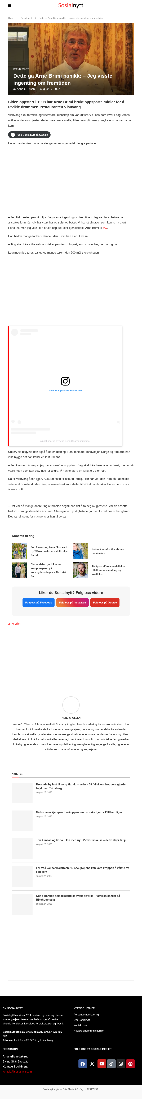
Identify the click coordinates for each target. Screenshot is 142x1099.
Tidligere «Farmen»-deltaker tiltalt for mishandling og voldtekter (108, 570)
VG (105, 228)
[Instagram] (121, 1063)
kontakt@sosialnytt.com (17, 1071)
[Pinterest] (130, 1063)
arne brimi (14, 623)
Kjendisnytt (26, 18)
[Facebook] (82, 1063)
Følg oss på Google (105, 602)
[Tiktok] (111, 1063)
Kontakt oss (80, 1025)
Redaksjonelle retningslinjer (89, 1030)
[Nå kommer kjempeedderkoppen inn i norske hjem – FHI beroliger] (22, 820)
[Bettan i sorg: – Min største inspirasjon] (80, 551)
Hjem (10, 18)
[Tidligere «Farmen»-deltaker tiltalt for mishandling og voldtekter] (80, 570)
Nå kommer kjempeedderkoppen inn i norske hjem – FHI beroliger (79, 812)
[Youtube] (101, 1063)
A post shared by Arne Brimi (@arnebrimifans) (65, 440)
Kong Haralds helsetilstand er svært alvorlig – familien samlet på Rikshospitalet (78, 897)
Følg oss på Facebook (38, 602)
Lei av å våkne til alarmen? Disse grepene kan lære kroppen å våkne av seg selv (82, 870)
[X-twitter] (92, 1063)
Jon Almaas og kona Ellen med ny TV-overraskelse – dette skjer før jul (50, 551)
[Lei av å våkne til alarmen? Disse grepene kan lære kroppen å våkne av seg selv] (22, 876)
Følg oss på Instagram (72, 602)
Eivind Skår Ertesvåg (15, 1061)
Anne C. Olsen (26, 89)
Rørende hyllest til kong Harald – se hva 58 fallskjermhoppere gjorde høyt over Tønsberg (81, 786)
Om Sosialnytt (13, 1008)
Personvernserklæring (86, 1014)
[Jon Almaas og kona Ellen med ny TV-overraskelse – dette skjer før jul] (19, 551)
